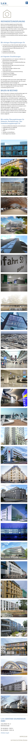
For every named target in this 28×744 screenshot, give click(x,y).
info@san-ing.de (5, 733)
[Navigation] (27, 2)
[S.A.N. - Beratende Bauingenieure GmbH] (4, 3)
